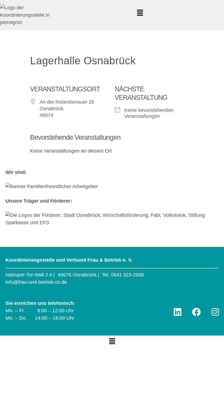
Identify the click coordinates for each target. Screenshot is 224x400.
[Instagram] (215, 312)
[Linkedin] (177, 312)
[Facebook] (196, 312)
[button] (139, 13)
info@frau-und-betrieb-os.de (36, 282)
